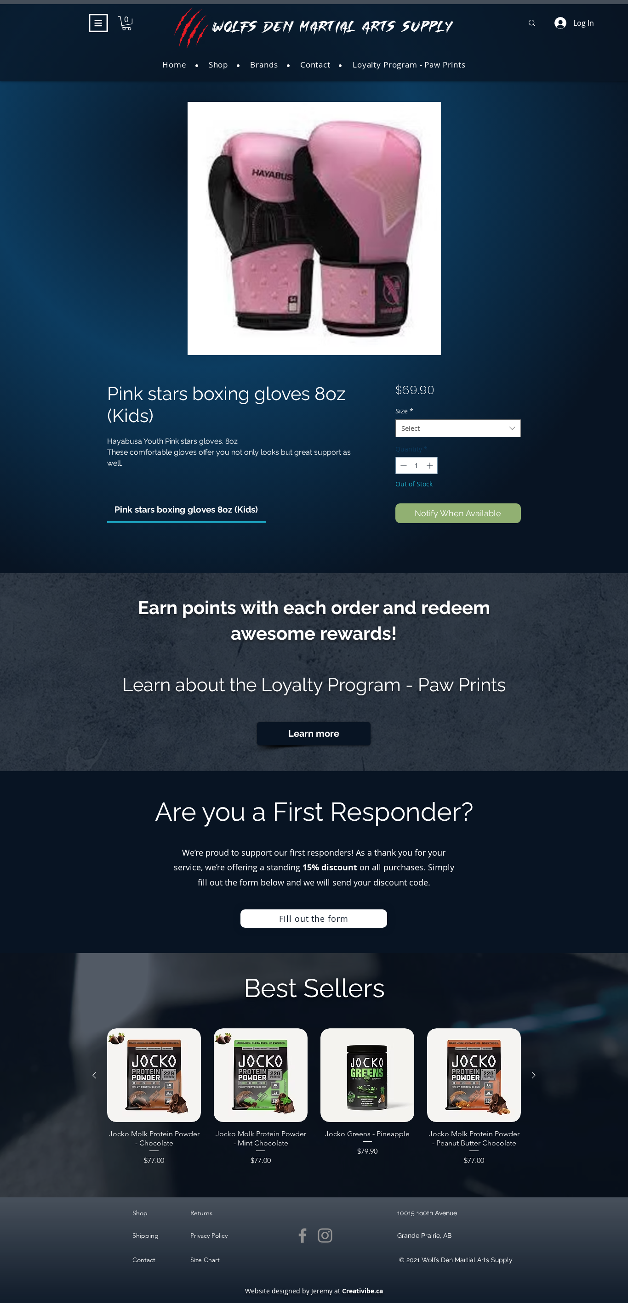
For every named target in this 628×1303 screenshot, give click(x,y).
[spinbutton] (416, 465)
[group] (314, 1097)
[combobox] (458, 428)
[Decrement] (402, 465)
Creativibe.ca (362, 1290)
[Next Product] (533, 1075)
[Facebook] (302, 1235)
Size (404, 410)
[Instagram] (325, 1235)
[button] (98, 23)
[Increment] (430, 465)
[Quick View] (154, 1075)
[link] (186, 509)
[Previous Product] (94, 1075)
